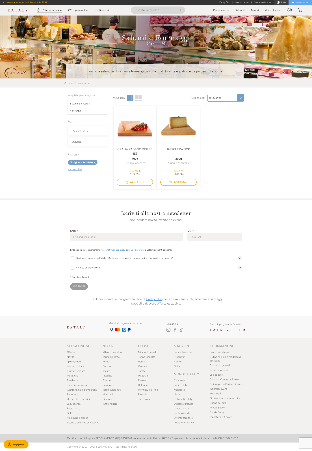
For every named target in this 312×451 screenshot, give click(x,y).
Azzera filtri (75, 169)
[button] (289, 10)
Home (70, 83)
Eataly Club (154, 299)
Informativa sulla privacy (113, 249)
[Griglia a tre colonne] (130, 98)
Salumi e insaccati (80, 103)
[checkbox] (72, 258)
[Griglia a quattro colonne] (138, 98)
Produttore (79, 131)
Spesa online (84, 83)
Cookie (134, 249)
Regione (76, 142)
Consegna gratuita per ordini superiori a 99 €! (25, 2)
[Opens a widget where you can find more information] (16, 444)
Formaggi (75, 111)
